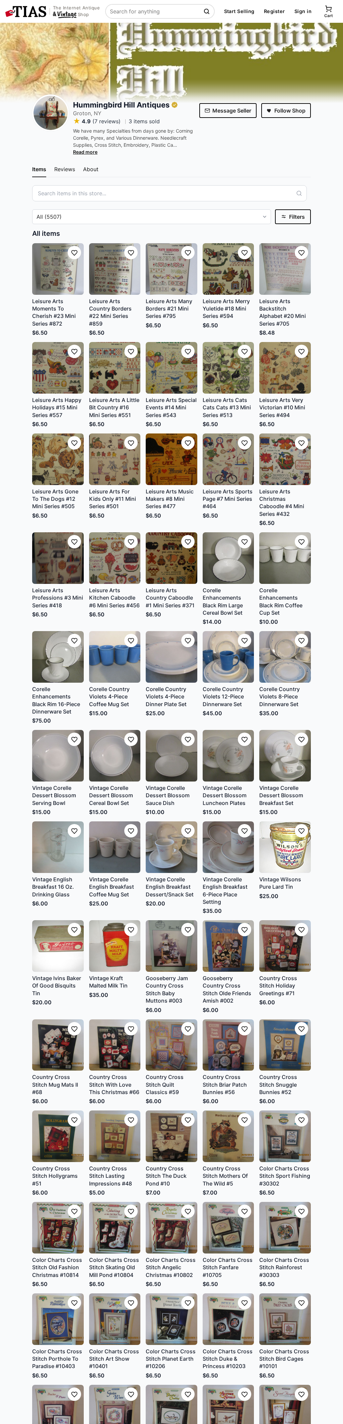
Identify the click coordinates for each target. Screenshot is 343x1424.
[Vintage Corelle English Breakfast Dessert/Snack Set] (171, 847)
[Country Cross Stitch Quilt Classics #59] (171, 1045)
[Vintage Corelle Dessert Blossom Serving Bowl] (58, 756)
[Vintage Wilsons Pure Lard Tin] (285, 847)
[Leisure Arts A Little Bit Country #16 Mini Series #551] (115, 368)
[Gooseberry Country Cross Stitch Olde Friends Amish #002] (228, 946)
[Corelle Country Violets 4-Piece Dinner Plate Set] (171, 657)
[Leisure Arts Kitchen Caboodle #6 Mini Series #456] (115, 558)
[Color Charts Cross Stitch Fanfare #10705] (228, 1227)
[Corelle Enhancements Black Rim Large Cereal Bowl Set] (228, 558)
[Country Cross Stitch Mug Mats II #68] (58, 1045)
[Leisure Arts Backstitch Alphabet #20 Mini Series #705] (285, 269)
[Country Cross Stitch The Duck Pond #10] (171, 1136)
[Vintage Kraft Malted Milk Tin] (115, 946)
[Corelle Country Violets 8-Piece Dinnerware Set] (285, 657)
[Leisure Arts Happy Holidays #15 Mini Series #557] (58, 368)
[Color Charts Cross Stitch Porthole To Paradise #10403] (58, 1319)
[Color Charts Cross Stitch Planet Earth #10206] (171, 1319)
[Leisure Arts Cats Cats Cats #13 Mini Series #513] (228, 368)
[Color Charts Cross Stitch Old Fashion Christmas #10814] (58, 1227)
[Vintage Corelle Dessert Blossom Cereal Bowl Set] (115, 756)
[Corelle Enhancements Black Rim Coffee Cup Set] (285, 558)
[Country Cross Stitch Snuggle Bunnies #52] (285, 1045)
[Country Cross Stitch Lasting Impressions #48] (115, 1136)
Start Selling (239, 11)
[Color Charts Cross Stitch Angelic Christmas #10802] (171, 1227)
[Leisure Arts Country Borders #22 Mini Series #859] (115, 269)
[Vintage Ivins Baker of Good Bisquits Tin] (58, 946)
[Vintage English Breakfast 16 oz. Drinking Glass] (58, 847)
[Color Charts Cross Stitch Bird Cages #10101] (285, 1319)
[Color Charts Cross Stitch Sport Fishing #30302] (285, 1136)
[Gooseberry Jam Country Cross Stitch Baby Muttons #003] (171, 946)
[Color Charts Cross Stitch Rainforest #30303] (285, 1227)
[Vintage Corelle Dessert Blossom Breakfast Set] (285, 756)
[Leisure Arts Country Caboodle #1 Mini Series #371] (171, 558)
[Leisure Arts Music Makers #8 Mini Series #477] (171, 459)
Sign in (303, 11)
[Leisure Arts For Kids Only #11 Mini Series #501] (115, 459)
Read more (85, 152)
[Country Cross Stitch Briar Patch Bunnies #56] (228, 1045)
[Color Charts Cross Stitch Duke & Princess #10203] (228, 1319)
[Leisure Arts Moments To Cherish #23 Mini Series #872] (58, 269)
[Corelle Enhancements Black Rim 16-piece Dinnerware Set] (58, 657)
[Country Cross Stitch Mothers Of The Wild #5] (228, 1136)
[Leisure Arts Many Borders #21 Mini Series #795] (171, 269)
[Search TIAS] (207, 11)
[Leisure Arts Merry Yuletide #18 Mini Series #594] (228, 269)
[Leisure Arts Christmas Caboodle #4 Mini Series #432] (285, 459)
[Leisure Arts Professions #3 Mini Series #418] (58, 558)
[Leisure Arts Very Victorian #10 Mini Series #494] (285, 368)
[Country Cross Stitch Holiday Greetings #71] (285, 946)
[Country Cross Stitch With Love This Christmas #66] (115, 1045)
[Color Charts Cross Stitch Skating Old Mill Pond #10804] (115, 1227)
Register (274, 11)
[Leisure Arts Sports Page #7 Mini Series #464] (228, 459)
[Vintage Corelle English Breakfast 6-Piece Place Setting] (228, 847)
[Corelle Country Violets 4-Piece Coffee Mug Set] (115, 657)
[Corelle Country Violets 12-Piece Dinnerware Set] (228, 657)
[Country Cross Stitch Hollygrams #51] (58, 1136)
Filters (297, 216)
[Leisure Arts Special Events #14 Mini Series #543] (171, 368)
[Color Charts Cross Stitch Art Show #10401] (115, 1319)
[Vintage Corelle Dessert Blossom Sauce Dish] (171, 756)
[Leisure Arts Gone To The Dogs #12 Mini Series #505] (58, 459)
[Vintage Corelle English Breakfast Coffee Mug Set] (115, 847)
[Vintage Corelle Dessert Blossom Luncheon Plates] (228, 756)
